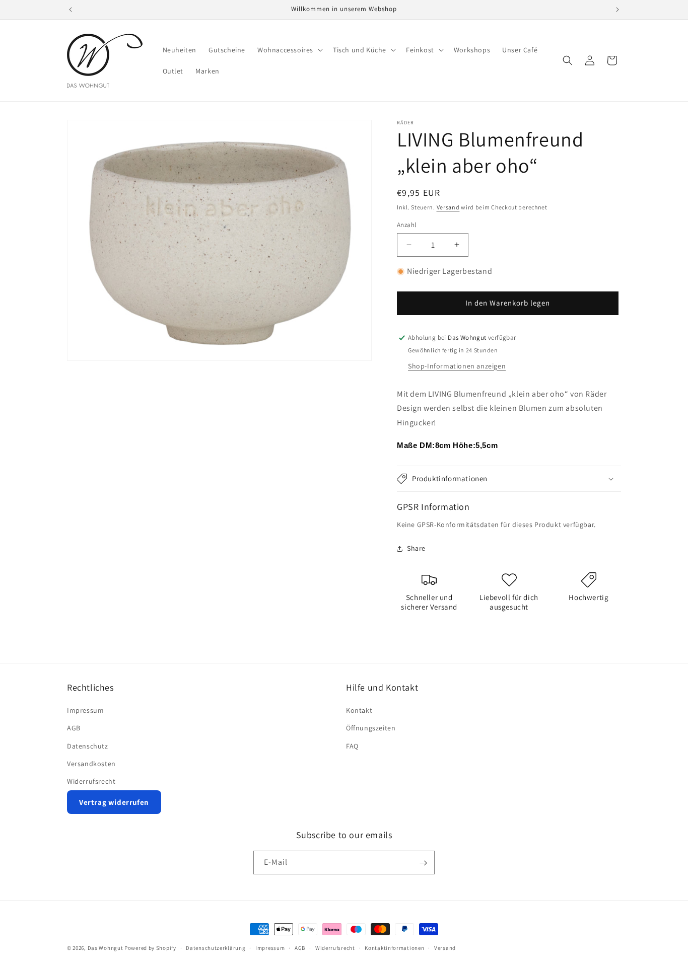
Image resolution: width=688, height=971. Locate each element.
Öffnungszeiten (370, 727)
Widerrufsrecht (91, 781)
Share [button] (416, 548)
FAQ (352, 746)
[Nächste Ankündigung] (617, 9)
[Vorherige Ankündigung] (70, 9)
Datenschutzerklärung (215, 947)
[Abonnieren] (423, 863)
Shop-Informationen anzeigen (457, 365)
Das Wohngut (105, 947)
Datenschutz (87, 746)
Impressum (85, 710)
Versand (448, 207)
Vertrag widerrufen (114, 802)
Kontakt (359, 710)
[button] (289, 49)
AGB (74, 727)
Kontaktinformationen (394, 947)
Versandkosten (91, 763)
